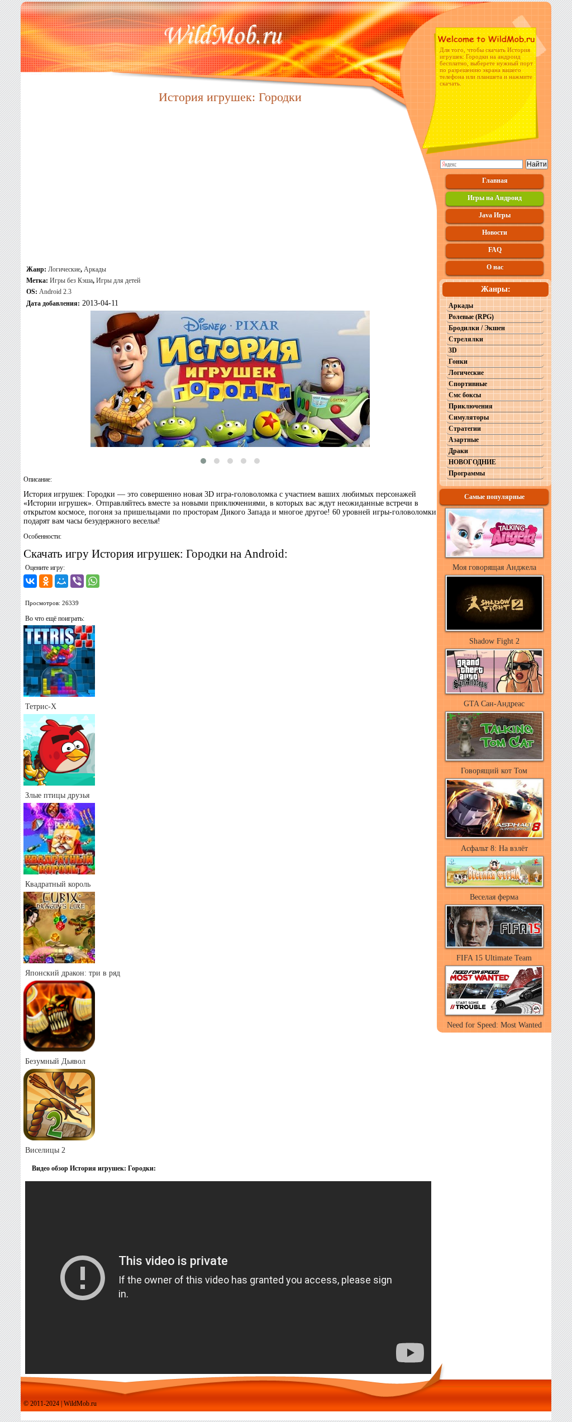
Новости (494, 232)
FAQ (495, 250)
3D (453, 350)
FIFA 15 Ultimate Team (494, 958)
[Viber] (77, 581)
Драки (458, 451)
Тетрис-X (40, 706)
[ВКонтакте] (30, 581)
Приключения (471, 406)
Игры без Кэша (71, 280)
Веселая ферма (494, 897)
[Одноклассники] (46, 581)
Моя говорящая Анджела (494, 567)
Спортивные (468, 384)
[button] (203, 461)
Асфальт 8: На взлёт (494, 848)
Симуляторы (469, 417)
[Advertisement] (230, 185)
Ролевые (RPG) (471, 317)
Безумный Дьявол (55, 1061)
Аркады (95, 269)
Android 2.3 (55, 292)
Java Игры (495, 215)
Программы (467, 473)
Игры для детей (118, 280)
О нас (495, 267)
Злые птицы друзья (57, 795)
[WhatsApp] (92, 581)
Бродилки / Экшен (477, 328)
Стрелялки (466, 339)
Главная (495, 180)
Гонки (458, 361)
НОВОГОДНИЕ (472, 462)
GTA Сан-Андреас (494, 704)
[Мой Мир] (61, 581)
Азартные (464, 440)
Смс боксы (465, 395)
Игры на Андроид (495, 198)
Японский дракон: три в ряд (72, 973)
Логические (64, 269)
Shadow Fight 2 (494, 641)
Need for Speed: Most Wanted (494, 1025)
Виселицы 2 (45, 1150)
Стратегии (465, 428)
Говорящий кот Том (494, 771)
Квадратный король (57, 884)
